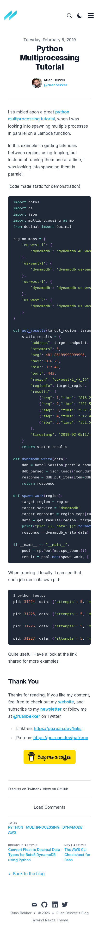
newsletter (51, 709)
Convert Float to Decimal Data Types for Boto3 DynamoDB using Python (34, 855)
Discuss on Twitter (23, 789)
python (15, 827)
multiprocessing (42, 827)
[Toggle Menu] (91, 15)
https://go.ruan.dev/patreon (60, 737)
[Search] (69, 15)
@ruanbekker (55, 85)
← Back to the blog (26, 873)
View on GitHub (55, 789)
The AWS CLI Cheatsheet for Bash (77, 855)
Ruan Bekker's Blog (72, 913)
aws (12, 832)
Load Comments (49, 807)
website (66, 702)
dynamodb (72, 827)
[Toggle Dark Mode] (80, 15)
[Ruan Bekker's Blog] (12, 15)
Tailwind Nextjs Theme (49, 920)
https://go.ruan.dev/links (57, 728)
